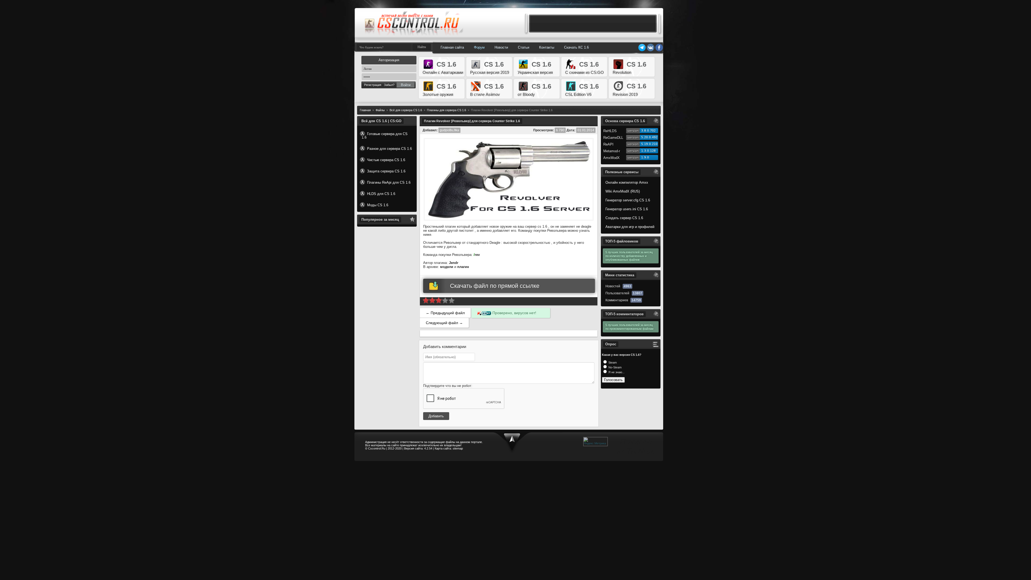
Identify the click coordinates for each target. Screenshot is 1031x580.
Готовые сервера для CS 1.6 (385, 135)
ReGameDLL (613, 138)
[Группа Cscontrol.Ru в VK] (650, 50)
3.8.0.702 (648, 130)
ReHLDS (610, 131)
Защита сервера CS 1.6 (386, 171)
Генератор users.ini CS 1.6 (626, 209)
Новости (501, 47)
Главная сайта (452, 47)
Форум (479, 47)
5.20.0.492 (649, 137)
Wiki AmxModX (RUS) (622, 191)
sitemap (458, 448)
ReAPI (608, 144)
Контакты (546, 47)
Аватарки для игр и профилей (629, 227)
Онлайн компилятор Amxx (626, 182)
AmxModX (611, 158)
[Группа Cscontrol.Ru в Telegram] (642, 50)
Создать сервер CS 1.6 (624, 218)
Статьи (523, 47)
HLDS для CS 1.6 (381, 194)
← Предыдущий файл (445, 313)
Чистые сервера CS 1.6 (386, 160)
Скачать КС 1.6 (576, 47)
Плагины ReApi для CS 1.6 (389, 182)
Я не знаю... (616, 372)
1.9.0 (645, 157)
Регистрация (372, 84)
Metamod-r (611, 151)
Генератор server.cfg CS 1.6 (627, 200)
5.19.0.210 (649, 144)
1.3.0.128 (648, 151)
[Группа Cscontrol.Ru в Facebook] (659, 50)
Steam (612, 362)
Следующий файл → (444, 323)
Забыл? (389, 84)
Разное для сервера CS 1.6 (389, 149)
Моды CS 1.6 (377, 205)
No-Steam (615, 367)
